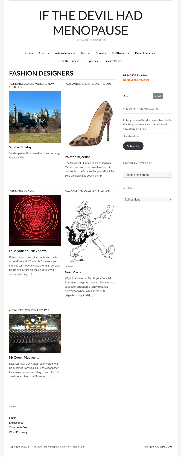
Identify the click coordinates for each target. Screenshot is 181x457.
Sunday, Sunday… (21, 147)
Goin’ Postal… (75, 272)
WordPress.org (18, 432)
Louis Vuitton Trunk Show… (28, 251)
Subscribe (133, 146)
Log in (12, 417)
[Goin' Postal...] (90, 231)
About (42, 53)
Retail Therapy (144, 53)
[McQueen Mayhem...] (35, 333)
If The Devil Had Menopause (91, 22)
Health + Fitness (69, 60)
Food (84, 53)
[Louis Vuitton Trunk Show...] (35, 220)
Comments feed (18, 427)
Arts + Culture (63, 53)
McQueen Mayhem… (24, 357)
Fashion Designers (21, 83)
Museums (41, 83)
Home (29, 53)
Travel (100, 53)
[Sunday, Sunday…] (35, 116)
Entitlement (119, 53)
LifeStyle (43, 310)
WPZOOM (166, 446)
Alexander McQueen (78, 190)
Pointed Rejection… (79, 157)
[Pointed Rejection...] (90, 119)
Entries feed (16, 422)
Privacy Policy (113, 60)
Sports (92, 60)
